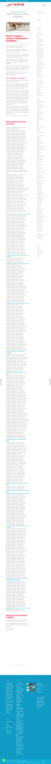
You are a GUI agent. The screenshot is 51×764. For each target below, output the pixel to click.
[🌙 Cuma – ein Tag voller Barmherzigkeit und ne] (28, 687)
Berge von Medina (40, 40)
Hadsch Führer (40, 92)
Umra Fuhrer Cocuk (40, 231)
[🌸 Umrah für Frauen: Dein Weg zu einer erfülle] (33, 690)
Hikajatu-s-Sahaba (40, 108)
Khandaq (38, 130)
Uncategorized (39, 234)
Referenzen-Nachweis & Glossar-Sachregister (41, 209)
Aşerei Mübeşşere (40, 34)
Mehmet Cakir (22, 665)
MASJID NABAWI (40, 142)
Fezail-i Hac (39, 72)
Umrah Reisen (8, 732)
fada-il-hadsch (39, 70)
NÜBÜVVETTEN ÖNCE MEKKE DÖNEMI (40, 189)
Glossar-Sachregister (41, 77)
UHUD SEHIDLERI (40, 225)
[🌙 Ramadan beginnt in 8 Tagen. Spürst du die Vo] (33, 684)
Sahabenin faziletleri (41, 217)
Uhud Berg (39, 224)
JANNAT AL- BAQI (40, 118)
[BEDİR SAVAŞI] (1, 382)
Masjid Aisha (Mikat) (41, 135)
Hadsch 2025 (8, 730)
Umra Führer (39, 230)
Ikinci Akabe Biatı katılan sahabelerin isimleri (40, 114)
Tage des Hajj (39, 223)
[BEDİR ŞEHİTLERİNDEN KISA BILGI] (50, 382)
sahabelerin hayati (21, 11)
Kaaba (38, 121)
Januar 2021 (39, 248)
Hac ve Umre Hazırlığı (41, 82)
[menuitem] (43, 5)
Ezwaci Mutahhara (40, 67)
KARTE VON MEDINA (41, 126)
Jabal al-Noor (39, 116)
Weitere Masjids (40, 238)
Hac (37, 78)
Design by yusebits (9, 760)
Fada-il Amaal (39, 68)
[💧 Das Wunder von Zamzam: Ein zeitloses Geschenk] (31, 687)
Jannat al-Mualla (40, 119)
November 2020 (40, 251)
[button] (4, 760)
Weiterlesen (8, 712)
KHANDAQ (39, 129)
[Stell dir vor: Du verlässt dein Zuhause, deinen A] (28, 690)
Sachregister (39, 213)
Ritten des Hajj (39, 211)
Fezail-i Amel (39, 71)
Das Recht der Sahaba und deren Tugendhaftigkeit (40, 56)
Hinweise (7, 725)
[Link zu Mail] (44, 761)
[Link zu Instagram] (40, 761)
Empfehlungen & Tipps (9, 728)
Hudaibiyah (39, 111)
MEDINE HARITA (40, 148)
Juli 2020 (38, 256)
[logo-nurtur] (15, 5)
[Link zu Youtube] (42, 761)
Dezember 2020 (40, 250)
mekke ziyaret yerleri (41, 180)
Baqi (37, 37)
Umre (38, 233)
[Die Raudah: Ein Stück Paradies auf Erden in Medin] (31, 690)
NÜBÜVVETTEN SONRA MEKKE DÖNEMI (40, 193)
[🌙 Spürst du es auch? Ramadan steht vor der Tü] (31, 684)
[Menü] (43, 5)
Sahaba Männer (40, 214)
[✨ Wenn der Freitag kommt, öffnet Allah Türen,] (33, 687)
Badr (38, 36)
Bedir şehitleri (13, 11)
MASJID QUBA (39, 143)
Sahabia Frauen (40, 218)
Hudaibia (38, 109)
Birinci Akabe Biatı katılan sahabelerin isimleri (40, 46)
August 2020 (39, 254)
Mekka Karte (39, 157)
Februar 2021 (39, 247)
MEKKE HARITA (40, 176)
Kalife (38, 125)
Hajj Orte (38, 98)
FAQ (7, 723)
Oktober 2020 (39, 253)
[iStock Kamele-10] (18, 26)
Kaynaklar (39, 128)
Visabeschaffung (9, 721)
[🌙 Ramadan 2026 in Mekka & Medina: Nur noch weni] (28, 684)
